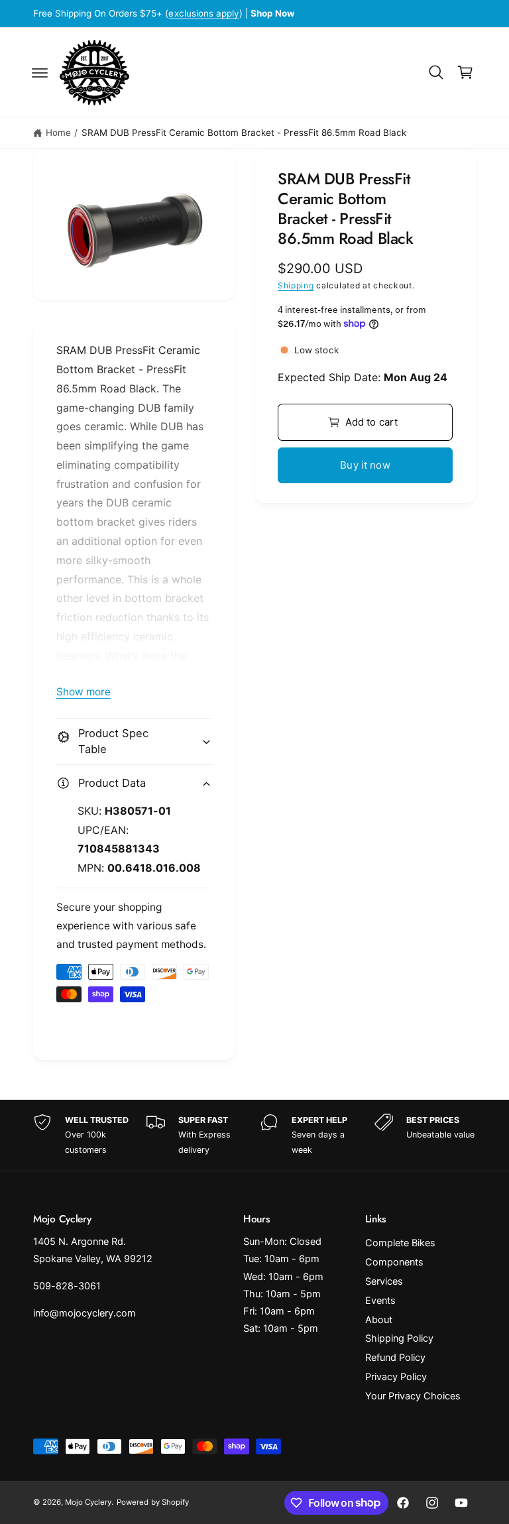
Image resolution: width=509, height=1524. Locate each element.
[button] (39, 72)
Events (380, 1301)
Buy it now (365, 465)
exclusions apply (203, 13)
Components (394, 1262)
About (378, 1320)
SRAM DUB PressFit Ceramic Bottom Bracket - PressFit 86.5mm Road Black (244, 132)
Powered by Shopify (152, 1502)
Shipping (296, 285)
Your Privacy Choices (413, 1396)
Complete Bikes (400, 1243)
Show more (83, 691)
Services (384, 1281)
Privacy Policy (396, 1377)
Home (58, 132)
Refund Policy (395, 1358)
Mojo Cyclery (88, 1502)
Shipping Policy (399, 1338)
